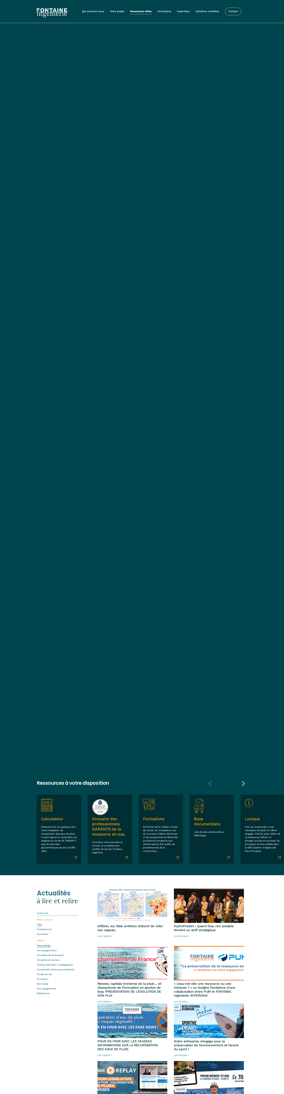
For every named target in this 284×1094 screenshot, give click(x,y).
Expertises (183, 11)
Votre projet (117, 11)
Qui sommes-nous (93, 11)
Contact (233, 11)
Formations (164, 11)
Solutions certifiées (207, 11)
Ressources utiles (141, 11)
